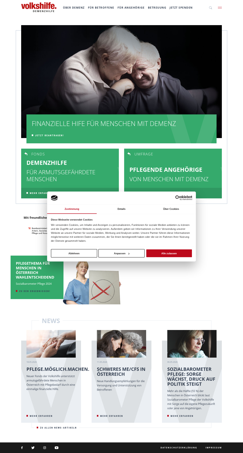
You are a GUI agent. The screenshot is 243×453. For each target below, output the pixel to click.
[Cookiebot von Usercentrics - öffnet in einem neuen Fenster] (177, 197)
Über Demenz (74, 7)
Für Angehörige (131, 7)
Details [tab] (122, 208)
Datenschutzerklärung (179, 447)
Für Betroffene (101, 7)
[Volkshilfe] (38, 5)
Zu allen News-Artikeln (58, 427)
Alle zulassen (169, 253)
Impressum (213, 447)
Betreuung (157, 7)
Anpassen (119, 253)
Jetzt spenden (181, 7)
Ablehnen (74, 253)
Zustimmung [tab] (72, 208)
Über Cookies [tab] (171, 208)
